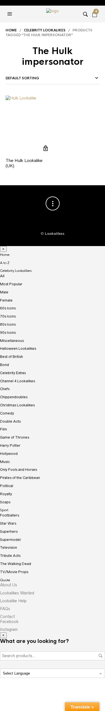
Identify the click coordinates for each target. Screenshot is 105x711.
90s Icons (8, 332)
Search (100, 656)
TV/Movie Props (14, 572)
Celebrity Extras (13, 373)
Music (5, 462)
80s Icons (8, 324)
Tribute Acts (10, 555)
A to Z (5, 263)
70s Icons (8, 316)
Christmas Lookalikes (17, 405)
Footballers (9, 515)
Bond (4, 365)
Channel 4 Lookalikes (17, 381)
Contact (7, 616)
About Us (8, 585)
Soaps (5, 502)
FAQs (5, 608)
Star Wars (8, 523)
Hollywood (9, 453)
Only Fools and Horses (18, 469)
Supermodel (10, 540)
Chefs (5, 389)
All (2, 276)
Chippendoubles (13, 397)
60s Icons (8, 308)
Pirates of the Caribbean (20, 478)
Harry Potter (10, 445)
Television (8, 547)
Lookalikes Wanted (17, 593)
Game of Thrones (14, 437)
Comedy (7, 413)
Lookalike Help (13, 601)
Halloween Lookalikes (18, 348)
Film (3, 429)
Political (6, 486)
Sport (4, 510)
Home (11, 30)
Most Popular (11, 284)
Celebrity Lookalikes (45, 30)
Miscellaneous (12, 341)
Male (4, 292)
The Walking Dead (15, 564)
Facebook (9, 621)
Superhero (9, 531)
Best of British (11, 357)
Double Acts (10, 421)
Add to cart (46, 148)
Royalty (6, 494)
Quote (5, 580)
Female (6, 300)
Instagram (9, 629)
